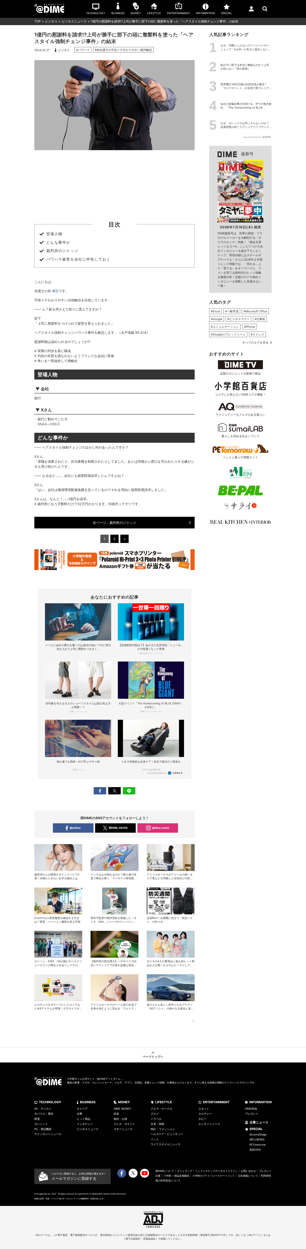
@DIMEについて (164, 1170)
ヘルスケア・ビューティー (167, 1134)
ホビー (202, 1118)
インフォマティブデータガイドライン (216, 1170)
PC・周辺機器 (42, 1129)
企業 (79, 1113)
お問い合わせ (248, 1170)
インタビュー (85, 1123)
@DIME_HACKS (118, 827)
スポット (203, 1108)
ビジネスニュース (74, 21)
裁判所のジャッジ (114, 523)
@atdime (75, 827)
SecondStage (258, 1134)
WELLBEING (257, 1139)
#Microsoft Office (255, 311)
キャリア (82, 1108)
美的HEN (255, 1149)
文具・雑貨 (157, 1123)
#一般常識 (232, 311)
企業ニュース (259, 1122)
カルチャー (205, 1113)
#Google (216, 319)
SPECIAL (256, 1129)
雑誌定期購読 (181, 1175)
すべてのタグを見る (255, 342)
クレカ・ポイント (124, 1123)
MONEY (124, 1102)
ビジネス (51, 21)
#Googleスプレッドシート (228, 334)
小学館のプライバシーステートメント (213, 1175)
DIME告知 (251, 1108)
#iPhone (249, 326)
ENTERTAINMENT (216, 1102)
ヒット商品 (83, 1118)
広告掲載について (248, 1175)
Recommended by (157, 773)
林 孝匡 (53, 291)
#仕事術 (260, 319)
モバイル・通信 (43, 1113)
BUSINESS (88, 1102)
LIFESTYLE (163, 1102)
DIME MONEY (122, 1108)
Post (114, 790)
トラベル (156, 1118)
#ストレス (257, 334)
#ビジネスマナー (238, 319)
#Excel (215, 311)
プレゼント (252, 1113)
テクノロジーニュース (47, 1134)
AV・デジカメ (42, 1108)
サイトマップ (184, 1170)
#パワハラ (83, 50)
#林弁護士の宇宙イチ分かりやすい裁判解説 (123, 50)
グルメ (155, 1113)
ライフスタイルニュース (165, 1144)
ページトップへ (153, 1056)
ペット (155, 1139)
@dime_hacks (160, 827)
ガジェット (41, 1123)
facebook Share (100, 790)
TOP (37, 21)
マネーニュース (123, 1129)
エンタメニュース (209, 1123)
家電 (37, 1118)
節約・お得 (120, 1118)
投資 (116, 1113)
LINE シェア (129, 790)
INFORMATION (260, 1102)
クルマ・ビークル (161, 1108)
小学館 (167, 1175)
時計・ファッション (163, 1129)
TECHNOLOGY (50, 1102)
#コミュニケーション (225, 326)
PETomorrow (257, 1144)
